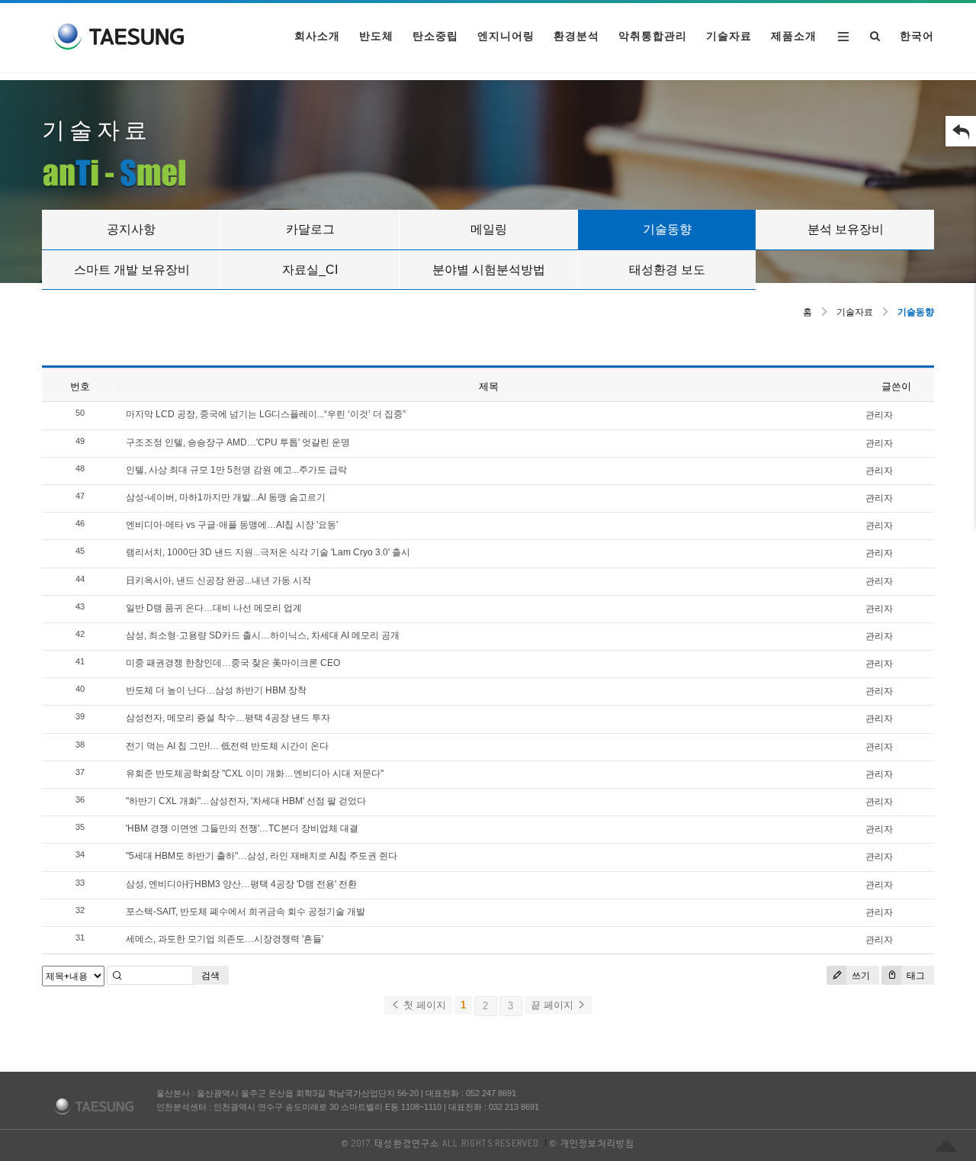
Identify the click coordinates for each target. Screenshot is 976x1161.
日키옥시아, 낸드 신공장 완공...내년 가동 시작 (218, 580)
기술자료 (729, 36)
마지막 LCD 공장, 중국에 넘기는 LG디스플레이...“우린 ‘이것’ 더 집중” (266, 414)
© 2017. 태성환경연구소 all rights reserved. (442, 1143)
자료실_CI (310, 269)
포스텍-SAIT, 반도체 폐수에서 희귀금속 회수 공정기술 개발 (245, 911)
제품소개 (794, 36)
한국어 (917, 36)
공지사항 (131, 229)
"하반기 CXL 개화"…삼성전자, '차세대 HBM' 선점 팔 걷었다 (246, 801)
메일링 (488, 229)
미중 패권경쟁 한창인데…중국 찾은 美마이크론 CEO (233, 663)
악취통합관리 (652, 36)
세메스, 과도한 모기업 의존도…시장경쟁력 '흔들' (224, 939)
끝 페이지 (553, 1005)
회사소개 (317, 36)
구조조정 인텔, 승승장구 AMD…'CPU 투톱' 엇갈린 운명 (238, 442)
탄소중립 (435, 36)
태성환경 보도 (667, 269)
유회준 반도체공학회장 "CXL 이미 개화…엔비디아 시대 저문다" (255, 773)
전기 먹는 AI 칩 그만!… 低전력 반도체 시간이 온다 (227, 746)
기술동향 (667, 229)
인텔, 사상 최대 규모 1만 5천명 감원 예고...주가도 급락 (236, 470)
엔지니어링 (506, 36)
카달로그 (310, 229)
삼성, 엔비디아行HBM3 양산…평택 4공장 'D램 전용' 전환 (241, 884)
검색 (210, 975)
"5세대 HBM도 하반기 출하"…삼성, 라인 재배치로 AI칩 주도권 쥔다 (261, 856)
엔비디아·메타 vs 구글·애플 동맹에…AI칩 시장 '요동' (232, 524)
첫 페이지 (423, 1005)
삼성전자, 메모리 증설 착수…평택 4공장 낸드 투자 (228, 717)
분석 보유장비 (845, 229)
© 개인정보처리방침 (592, 1143)
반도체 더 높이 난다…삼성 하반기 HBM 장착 (216, 690)
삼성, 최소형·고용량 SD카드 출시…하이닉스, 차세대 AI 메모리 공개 (263, 635)
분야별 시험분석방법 (488, 269)
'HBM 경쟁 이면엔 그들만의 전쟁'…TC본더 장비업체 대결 (242, 828)
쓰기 (859, 975)
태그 (914, 975)
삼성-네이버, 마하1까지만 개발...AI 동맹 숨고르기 (226, 497)
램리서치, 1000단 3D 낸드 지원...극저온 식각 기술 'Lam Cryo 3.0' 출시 (268, 552)
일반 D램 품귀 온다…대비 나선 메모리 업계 (214, 608)
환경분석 (576, 36)
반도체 (376, 36)
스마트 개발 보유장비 (132, 269)
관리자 (879, 415)
